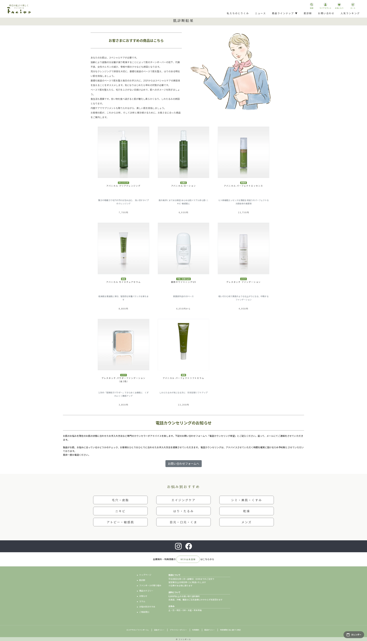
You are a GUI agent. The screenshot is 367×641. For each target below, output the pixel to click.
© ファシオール (183, 639)
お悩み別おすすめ (147, 606)
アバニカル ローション (183, 185)
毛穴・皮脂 (120, 500)
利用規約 (195, 630)
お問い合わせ (326, 13)
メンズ (246, 522)
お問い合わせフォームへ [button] (183, 463)
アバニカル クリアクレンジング (123, 185)
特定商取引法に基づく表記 (230, 630)
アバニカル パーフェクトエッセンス (243, 185)
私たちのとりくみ (238, 13)
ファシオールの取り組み (150, 585)
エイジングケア (183, 500)
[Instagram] (178, 546)
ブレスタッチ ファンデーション (243, 281)
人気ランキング (350, 13)
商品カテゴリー (146, 590)
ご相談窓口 (144, 611)
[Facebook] (188, 546)
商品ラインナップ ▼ (285, 13)
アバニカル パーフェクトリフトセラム (183, 378)
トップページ (145, 574)
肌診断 (308, 13)
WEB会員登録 (188, 559)
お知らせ (143, 596)
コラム (142, 601)
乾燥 (246, 511)
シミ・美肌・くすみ (246, 500)
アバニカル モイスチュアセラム (123, 281)
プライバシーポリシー (178, 630)
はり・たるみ (183, 511)
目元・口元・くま (183, 522)
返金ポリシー (159, 630)
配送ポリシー (209, 630)
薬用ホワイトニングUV (183, 281)
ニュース (260, 13)
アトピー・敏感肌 (120, 522)
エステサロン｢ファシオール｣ (137, 630)
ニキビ (120, 511)
